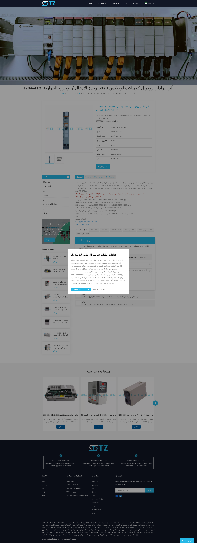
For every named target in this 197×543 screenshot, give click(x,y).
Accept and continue (80, 289)
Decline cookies (98, 289)
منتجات (114, 3)
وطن (90, 3)
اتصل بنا (135, 3)
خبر (126, 3)
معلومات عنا (102, 3)
